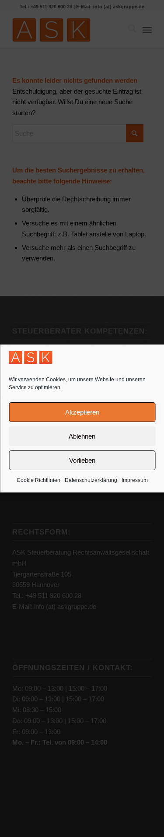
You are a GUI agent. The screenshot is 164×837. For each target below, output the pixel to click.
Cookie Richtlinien (38, 480)
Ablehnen (82, 436)
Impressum (135, 480)
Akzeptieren (82, 412)
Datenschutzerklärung (91, 480)
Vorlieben (82, 460)
